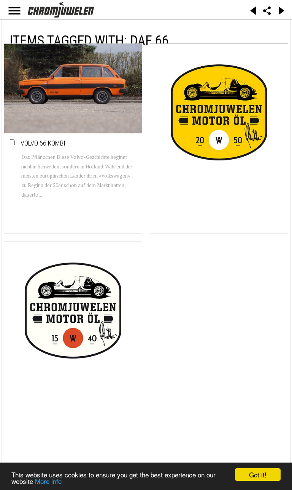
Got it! (258, 474)
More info (48, 481)
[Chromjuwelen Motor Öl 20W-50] (219, 112)
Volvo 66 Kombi (43, 143)
